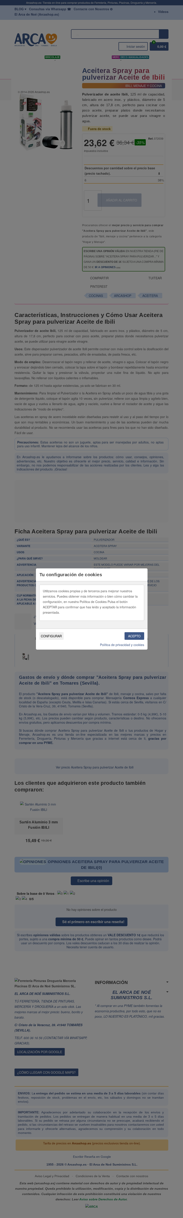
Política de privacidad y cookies (122, 644)
